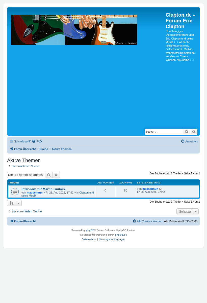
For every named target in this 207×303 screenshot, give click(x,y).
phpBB (90, 230)
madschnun (35, 192)
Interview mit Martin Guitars (43, 189)
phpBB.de (121, 234)
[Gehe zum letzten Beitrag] (160, 188)
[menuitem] (37, 141)
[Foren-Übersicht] (87, 66)
